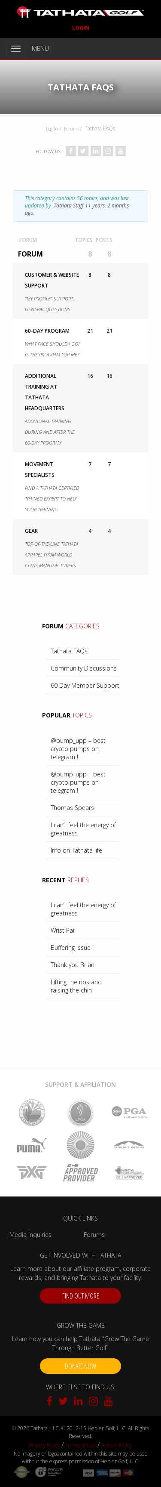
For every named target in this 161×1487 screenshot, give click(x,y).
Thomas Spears (72, 808)
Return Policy (116, 1445)
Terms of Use (80, 1445)
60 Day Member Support (85, 685)
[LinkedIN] (79, 1402)
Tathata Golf (80, 12)
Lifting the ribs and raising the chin (76, 986)
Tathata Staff (69, 205)
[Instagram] (94, 1402)
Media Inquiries (30, 1234)
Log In (52, 129)
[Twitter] (64, 1402)
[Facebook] (51, 1402)
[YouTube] (108, 1402)
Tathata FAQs (69, 651)
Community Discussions (84, 668)
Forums (71, 129)
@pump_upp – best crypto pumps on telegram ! (78, 748)
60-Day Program (47, 330)
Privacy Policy (44, 1445)
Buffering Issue (71, 947)
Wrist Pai (62, 930)
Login (80, 27)
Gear (31, 531)
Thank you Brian (72, 965)
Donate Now (80, 1366)
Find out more (80, 1296)
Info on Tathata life (76, 850)
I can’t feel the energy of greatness (83, 829)
